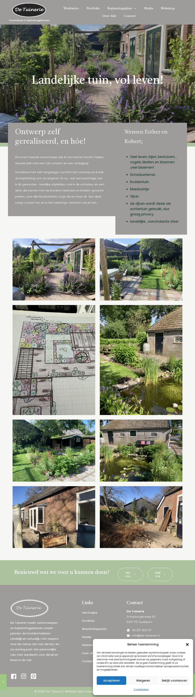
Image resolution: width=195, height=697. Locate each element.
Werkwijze (89, 612)
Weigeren (143, 681)
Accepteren (111, 681)
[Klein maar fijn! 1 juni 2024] (3, 681)
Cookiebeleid (141, 689)
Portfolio (88, 621)
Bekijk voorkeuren (174, 681)
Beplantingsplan (94, 629)
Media (86, 637)
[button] (187, 644)
